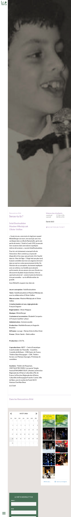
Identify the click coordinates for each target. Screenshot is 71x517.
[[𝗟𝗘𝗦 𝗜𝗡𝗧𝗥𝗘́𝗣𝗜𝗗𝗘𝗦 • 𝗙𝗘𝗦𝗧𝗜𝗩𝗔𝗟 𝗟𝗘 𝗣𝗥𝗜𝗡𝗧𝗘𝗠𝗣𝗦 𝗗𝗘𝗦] (61, 446)
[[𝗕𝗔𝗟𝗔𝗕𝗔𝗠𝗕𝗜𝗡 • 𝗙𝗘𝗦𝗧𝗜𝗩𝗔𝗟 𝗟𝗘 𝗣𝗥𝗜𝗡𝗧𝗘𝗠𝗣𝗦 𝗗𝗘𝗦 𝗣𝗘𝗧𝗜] (49, 433)
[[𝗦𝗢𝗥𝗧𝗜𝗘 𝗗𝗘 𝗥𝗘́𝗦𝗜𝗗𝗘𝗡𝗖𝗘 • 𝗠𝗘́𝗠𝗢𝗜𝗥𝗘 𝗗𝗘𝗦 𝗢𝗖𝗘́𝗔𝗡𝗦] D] (49, 459)
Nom (12, 508)
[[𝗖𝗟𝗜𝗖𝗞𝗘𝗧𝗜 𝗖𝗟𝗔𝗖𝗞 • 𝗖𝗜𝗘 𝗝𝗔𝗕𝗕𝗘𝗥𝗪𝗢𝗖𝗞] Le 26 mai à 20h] (61, 459)
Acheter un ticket (56, 227)
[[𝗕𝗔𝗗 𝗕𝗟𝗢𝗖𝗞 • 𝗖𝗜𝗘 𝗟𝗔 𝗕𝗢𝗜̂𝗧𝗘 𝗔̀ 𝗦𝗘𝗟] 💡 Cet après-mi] (61, 433)
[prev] (11, 413)
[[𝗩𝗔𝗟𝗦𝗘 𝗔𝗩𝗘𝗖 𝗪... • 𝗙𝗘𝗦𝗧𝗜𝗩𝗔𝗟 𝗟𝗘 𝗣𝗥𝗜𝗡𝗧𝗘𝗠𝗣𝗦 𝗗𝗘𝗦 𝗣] (49, 446)
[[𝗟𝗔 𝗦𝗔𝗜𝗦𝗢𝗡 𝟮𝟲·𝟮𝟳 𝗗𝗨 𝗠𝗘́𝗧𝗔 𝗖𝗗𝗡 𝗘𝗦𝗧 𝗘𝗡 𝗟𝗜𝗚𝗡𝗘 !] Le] (61, 421)
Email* (13, 500)
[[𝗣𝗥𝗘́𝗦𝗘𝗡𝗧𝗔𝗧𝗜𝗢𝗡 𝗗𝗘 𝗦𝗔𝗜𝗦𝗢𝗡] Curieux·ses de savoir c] (49, 421)
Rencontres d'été (15, 213)
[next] (36, 413)
